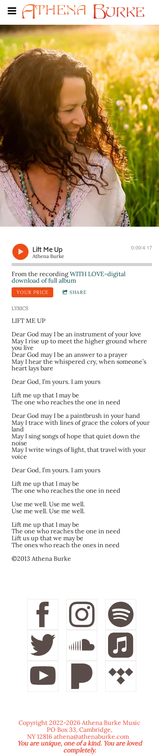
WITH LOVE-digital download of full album (68, 277)
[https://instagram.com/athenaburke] (81, 614)
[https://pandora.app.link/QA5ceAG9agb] (81, 676)
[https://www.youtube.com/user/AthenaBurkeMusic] (42, 676)
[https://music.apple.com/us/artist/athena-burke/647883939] (120, 645)
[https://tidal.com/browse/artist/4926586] (120, 676)
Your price (32, 292)
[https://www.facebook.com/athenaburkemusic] (42, 614)
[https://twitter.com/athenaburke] (42, 645)
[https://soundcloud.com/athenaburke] (81, 645)
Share (77, 292)
